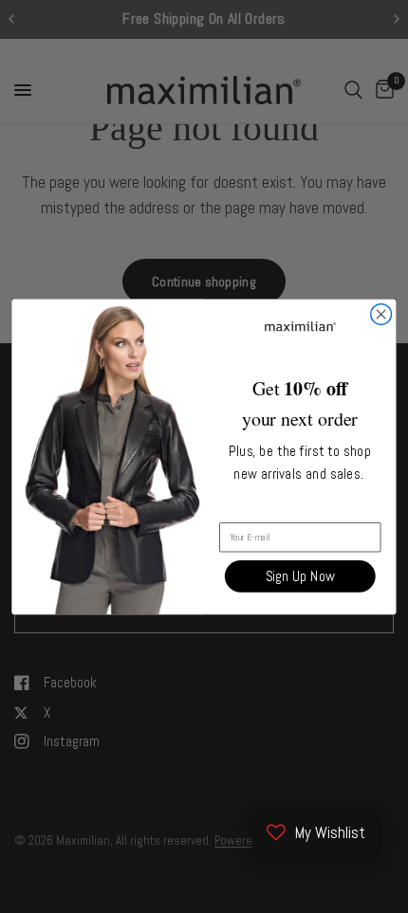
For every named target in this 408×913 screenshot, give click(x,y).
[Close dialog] (381, 313)
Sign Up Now (301, 576)
